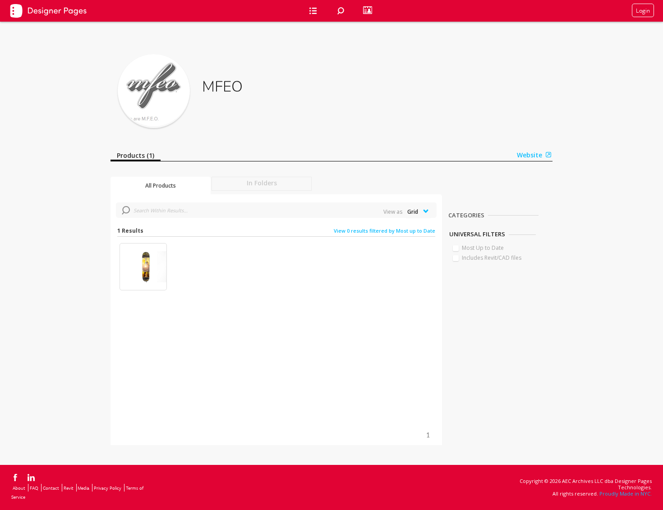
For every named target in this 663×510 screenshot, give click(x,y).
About (19, 488)
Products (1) (135, 155)
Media (83, 488)
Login (643, 10)
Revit (69, 488)
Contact (51, 488)
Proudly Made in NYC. (625, 493)
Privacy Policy (107, 488)
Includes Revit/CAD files (491, 258)
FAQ (34, 488)
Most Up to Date (483, 248)
